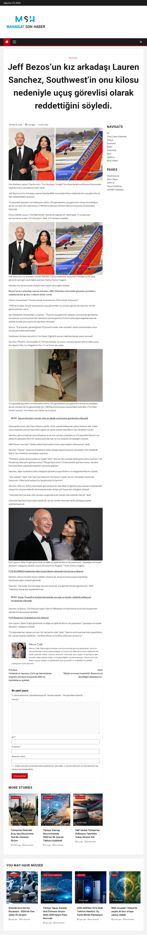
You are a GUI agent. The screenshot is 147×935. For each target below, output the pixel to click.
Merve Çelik (17, 124)
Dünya (110, 139)
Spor (109, 153)
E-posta (16, 746)
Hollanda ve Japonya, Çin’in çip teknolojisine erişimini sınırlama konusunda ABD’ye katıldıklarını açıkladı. (30, 674)
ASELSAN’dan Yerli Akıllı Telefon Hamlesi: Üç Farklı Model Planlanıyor (90, 911)
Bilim (109, 146)
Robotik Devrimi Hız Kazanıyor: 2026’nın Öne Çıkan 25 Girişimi (21, 911)
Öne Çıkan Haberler (117, 136)
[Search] (141, 42)
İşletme (81, 875)
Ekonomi (73, 58)
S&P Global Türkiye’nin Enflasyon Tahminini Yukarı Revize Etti (87, 834)
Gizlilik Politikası (115, 189)
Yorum (16, 699)
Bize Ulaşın (112, 160)
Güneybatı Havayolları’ (23, 314)
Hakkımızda (113, 175)
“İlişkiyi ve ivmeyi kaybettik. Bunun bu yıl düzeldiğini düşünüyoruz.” (82, 673)
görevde (36, 580)
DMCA (110, 182)
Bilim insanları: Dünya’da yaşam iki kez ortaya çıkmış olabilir (124, 911)
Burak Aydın (28, 845)
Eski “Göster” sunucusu (23, 449)
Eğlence (111, 157)
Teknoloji (111, 150)
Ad (14, 737)
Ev (108, 133)
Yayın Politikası (114, 186)
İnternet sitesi (18, 756)
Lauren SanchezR (43, 193)
